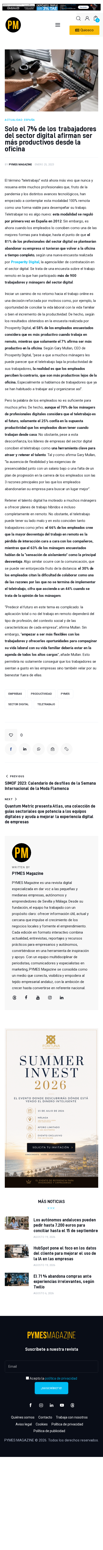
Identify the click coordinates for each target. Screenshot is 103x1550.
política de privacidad (61, 1378)
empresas (15, 693)
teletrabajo (46, 704)
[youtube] (38, 998)
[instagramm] (49, 998)
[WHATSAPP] (39, 749)
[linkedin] (61, 998)
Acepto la (53, 1378)
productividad (41, 693)
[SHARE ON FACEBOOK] (11, 749)
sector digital (18, 704)
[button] (14, 735)
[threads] (14, 998)
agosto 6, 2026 (44, 1293)
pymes (65, 693)
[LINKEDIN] (25, 749)
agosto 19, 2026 (44, 1237)
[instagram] (41, 1405)
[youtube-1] (62, 1405)
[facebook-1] (31, 1405)
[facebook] (26, 998)
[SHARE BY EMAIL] (53, 749)
